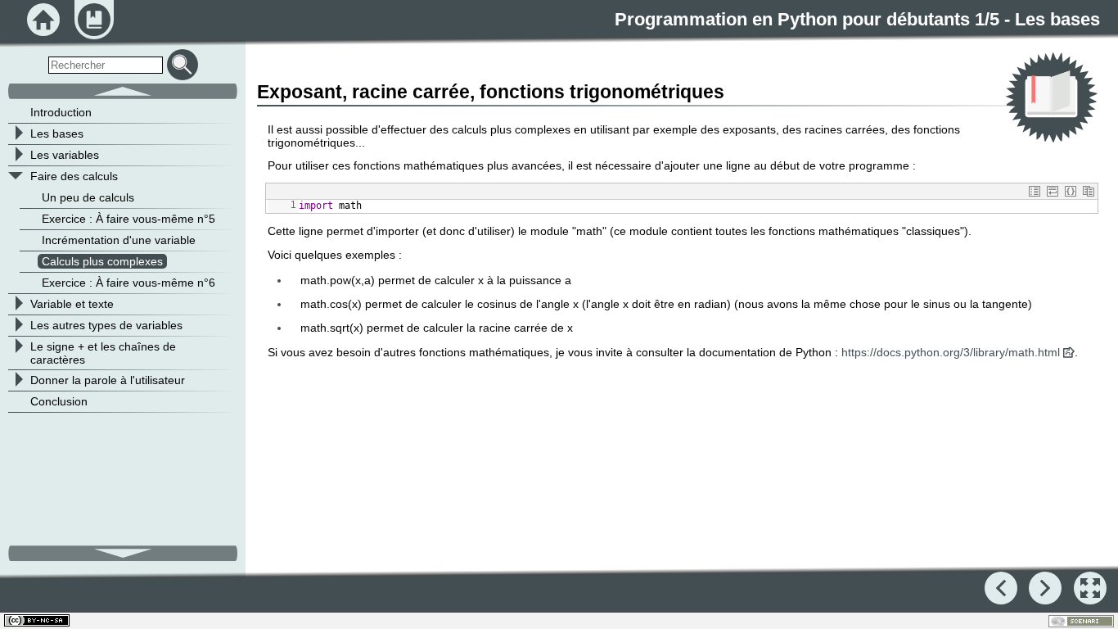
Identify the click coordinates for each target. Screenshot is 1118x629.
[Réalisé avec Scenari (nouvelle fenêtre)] (1081, 621)
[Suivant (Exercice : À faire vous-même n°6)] (1045, 588)
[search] (105, 65)
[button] (1034, 191)
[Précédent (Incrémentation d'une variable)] (1001, 588)
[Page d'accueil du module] (43, 19)
